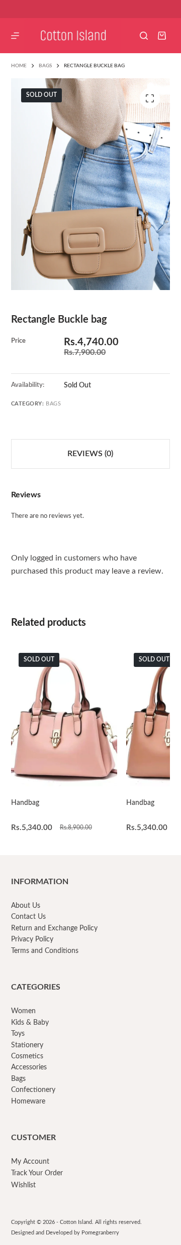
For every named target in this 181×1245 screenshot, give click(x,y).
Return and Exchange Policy (54, 928)
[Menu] (15, 36)
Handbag (25, 802)
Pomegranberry (100, 1232)
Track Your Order (37, 1173)
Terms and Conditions (44, 950)
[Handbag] (64, 716)
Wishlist (23, 1185)
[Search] (144, 36)
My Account (30, 1161)
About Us (25, 905)
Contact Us (28, 916)
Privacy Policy (32, 939)
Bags (53, 403)
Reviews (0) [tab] (90, 454)
